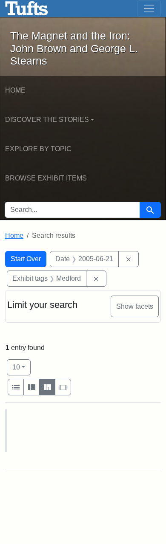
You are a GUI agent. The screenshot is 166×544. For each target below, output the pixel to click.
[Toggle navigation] (149, 8)
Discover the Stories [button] (47, 119)
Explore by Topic (38, 148)
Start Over (26, 258)
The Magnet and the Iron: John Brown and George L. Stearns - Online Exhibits (26, 8)
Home (15, 90)
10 (21, 367)
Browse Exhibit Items (46, 178)
